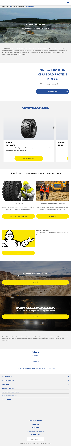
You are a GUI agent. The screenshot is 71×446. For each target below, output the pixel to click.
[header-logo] (8, 2)
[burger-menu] (68, 2)
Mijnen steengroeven (17, 6)
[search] (64, 2)
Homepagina (6, 6)
